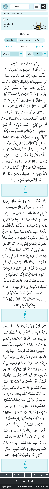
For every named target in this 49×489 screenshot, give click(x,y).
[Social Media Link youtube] (24, 481)
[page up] (27, 475)
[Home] (5, 6)
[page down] (34, 475)
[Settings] (43, 6)
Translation (24, 40)
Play (40, 46)
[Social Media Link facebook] (16, 481)
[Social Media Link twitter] (20, 481)
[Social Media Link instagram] (29, 481)
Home (4, 14)
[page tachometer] (41, 475)
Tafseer (38, 40)
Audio (10, 46)
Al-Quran (11, 14)
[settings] (47, 475)
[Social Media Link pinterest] (32, 481)
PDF (25, 46)
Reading (11, 40)
